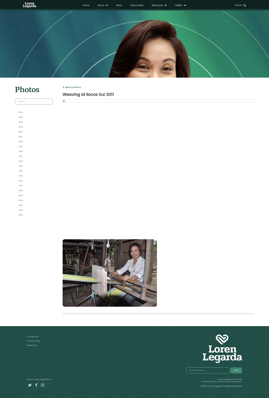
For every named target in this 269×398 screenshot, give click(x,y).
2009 (20, 195)
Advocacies (136, 5)
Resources (157, 5)
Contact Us (32, 336)
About (101, 5)
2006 (20, 210)
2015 (21, 166)
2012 (21, 180)
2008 (20, 200)
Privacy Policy (33, 341)
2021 (21, 136)
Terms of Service (231, 382)
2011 (20, 185)
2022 (20, 131)
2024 (20, 122)
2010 (21, 190)
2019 (20, 146)
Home (86, 5)
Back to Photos (73, 87)
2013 (21, 176)
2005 (20, 215)
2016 (20, 161)
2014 (21, 171)
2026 (20, 112)
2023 (20, 127)
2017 (20, 156)
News (119, 5)
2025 (20, 117)
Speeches (32, 345)
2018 (20, 151)
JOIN (236, 370)
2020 (20, 141)
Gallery (179, 5)
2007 (20, 205)
